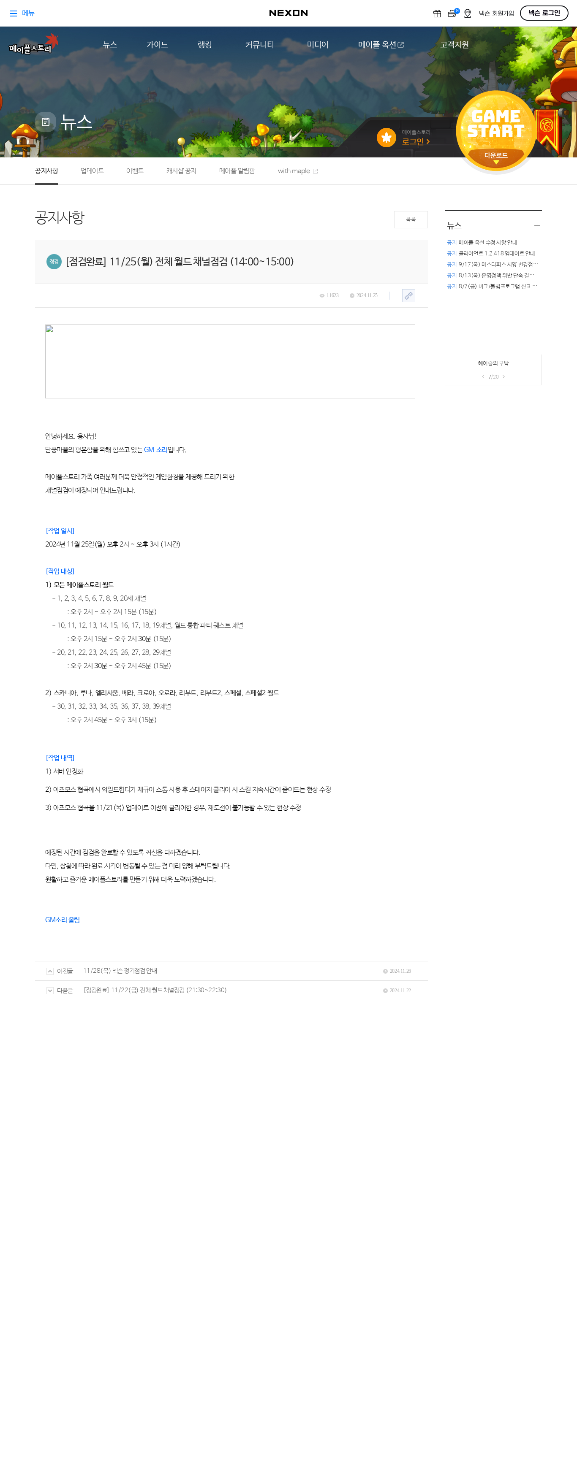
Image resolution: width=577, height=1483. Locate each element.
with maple (294, 171)
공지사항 (46, 171)
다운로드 (496, 158)
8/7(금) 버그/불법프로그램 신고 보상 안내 (500, 287)
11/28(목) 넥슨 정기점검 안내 (120, 970)
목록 (411, 219)
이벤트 (135, 171)
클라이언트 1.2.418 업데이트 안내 (491, 254)
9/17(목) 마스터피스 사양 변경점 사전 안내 (501, 265)
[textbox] (230, 626)
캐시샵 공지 (181, 171)
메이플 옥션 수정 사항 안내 (482, 243)
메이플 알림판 (237, 171)
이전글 (65, 971)
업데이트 (92, 171)
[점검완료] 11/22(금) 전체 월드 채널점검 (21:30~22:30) (155, 990)
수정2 (469, 366)
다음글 (65, 990)
